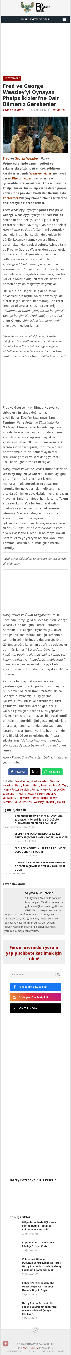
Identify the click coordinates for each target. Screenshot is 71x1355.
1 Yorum (7, 873)
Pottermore (12, 78)
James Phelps (40, 797)
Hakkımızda (14, 1351)
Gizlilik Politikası (53, 1351)
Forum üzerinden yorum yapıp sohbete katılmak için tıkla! (34, 953)
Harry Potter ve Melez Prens (21, 789)
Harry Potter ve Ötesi (35, 19)
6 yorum (19, 855)
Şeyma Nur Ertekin (14, 109)
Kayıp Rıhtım (30, 1347)
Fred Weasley (39, 781)
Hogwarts (23, 797)
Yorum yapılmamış (12, 827)
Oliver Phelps (23, 802)
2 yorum (19, 841)
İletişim (32, 1351)
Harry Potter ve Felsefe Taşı (50, 785)
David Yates (22, 781)
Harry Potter (23, 785)
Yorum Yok (59, 109)
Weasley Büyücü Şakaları (49, 802)
